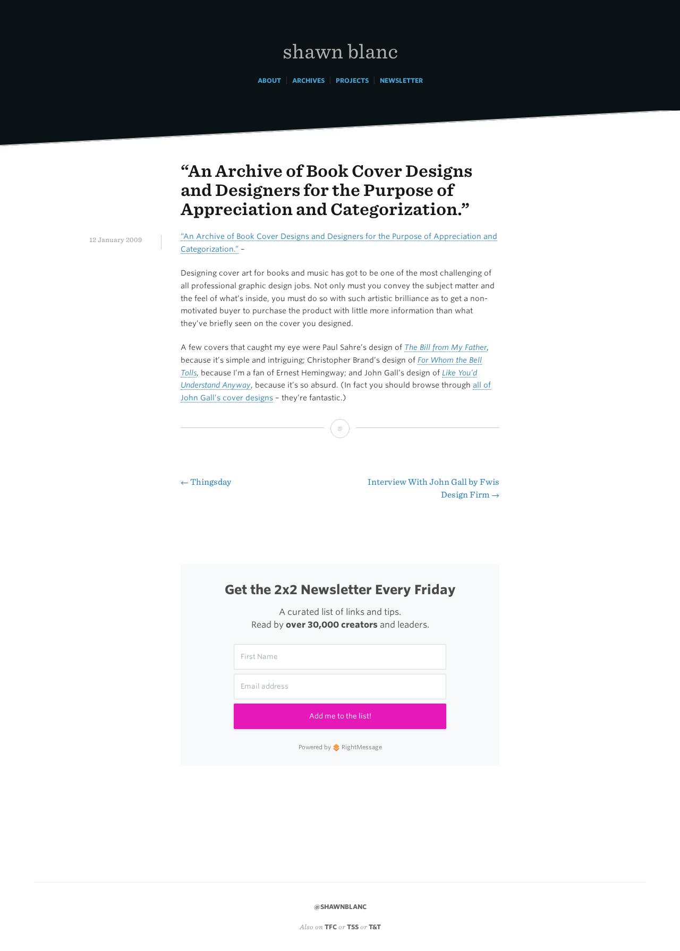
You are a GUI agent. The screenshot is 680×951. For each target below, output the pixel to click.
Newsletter (401, 80)
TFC (331, 927)
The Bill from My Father (445, 347)
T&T (375, 927)
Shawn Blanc (340, 51)
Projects (352, 80)
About (269, 80)
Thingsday (206, 481)
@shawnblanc (340, 907)
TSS (353, 927)
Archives (308, 80)
